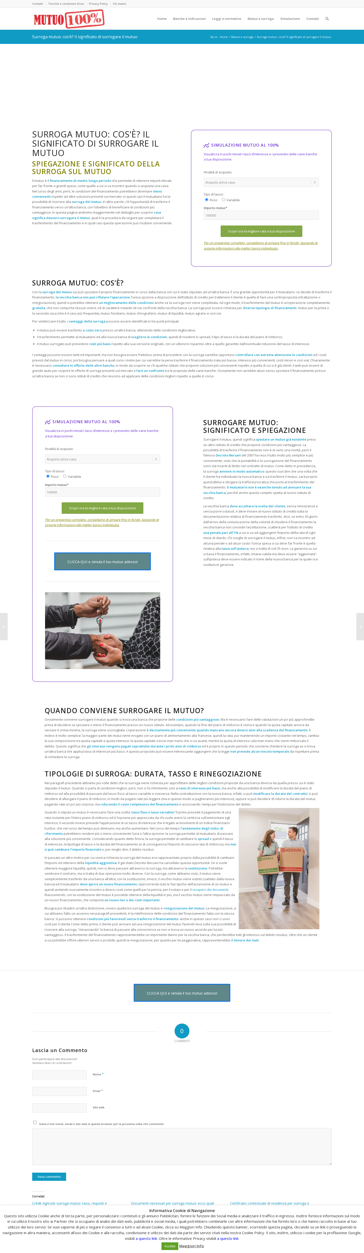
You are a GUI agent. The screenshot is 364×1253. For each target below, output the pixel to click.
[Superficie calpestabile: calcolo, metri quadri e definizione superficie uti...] (4, 626)
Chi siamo (119, 3)
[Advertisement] (182, 80)
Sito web (98, 1107)
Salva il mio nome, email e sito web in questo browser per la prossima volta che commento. (101, 1124)
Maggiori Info (191, 1245)
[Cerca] (327, 19)
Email (98, 1091)
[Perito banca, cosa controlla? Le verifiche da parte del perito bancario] (360, 626)
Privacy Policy (98, 3)
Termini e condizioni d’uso (66, 3)
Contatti (37, 3)
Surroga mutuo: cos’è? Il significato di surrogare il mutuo (84, 36)
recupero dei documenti (210, 889)
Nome (98, 1074)
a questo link (146, 1238)
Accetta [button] (169, 1246)
